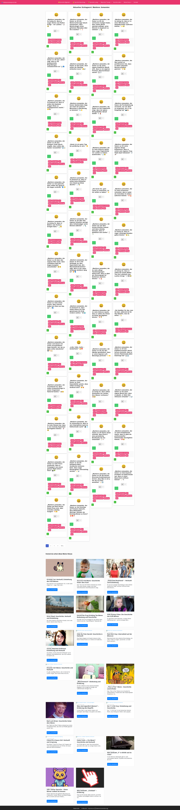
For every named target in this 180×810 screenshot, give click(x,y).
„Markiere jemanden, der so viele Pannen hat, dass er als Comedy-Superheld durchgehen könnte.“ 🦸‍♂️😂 (56, 427)
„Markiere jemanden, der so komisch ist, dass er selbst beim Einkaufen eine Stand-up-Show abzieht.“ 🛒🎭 (78, 181)
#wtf (59, 42)
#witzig (82, 200)
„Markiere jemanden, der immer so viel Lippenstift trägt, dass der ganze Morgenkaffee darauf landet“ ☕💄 (101, 110)
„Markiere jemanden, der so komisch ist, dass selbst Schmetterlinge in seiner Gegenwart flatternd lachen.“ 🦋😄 (56, 388)
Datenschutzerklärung (102, 808)
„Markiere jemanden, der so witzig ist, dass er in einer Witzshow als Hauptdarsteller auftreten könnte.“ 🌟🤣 (124, 23)
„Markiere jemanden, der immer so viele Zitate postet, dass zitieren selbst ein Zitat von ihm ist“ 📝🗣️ (56, 304)
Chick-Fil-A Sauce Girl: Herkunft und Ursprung (59, 743)
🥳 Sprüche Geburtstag (79, 2)
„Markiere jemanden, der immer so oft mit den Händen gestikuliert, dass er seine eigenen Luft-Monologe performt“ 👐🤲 (101, 352)
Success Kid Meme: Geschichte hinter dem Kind (89, 584)
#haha (50, 80)
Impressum (91, 808)
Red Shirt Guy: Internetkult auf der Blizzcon (119, 637)
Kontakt (136, 2)
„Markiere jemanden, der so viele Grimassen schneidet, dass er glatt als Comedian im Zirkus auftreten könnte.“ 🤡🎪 (123, 192)
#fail (72, 159)
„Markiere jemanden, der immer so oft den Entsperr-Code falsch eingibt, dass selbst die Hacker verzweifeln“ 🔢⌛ (56, 144)
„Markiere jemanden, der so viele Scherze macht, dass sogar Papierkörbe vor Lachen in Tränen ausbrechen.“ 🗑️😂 (101, 151)
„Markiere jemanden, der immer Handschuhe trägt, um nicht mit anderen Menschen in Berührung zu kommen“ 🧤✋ (79, 107)
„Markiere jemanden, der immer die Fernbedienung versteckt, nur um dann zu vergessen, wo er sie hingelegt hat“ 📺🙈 (124, 107)
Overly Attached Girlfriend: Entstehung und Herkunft (59, 652)
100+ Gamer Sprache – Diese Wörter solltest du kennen (59, 793)
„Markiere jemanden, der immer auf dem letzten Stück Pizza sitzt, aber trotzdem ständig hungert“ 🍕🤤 (56, 508)
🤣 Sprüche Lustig (93, 2)
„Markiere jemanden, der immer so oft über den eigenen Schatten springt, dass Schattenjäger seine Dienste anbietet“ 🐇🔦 (79, 222)
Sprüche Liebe (117, 2)
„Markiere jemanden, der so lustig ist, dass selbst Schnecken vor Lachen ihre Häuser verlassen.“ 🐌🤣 (101, 393)
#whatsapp (55, 42)
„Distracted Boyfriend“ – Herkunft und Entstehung (119, 584)
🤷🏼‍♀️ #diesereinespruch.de (8, 2)
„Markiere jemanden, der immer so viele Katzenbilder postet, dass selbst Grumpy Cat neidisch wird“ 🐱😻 (79, 384)
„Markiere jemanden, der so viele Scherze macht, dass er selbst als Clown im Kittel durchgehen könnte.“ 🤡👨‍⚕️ (101, 314)
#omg (49, 42)
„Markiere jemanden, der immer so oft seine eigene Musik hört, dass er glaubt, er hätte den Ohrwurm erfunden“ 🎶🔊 (124, 393)
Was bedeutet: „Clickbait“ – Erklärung (89, 794)
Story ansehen (52, 590)
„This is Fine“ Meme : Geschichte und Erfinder (120, 690)
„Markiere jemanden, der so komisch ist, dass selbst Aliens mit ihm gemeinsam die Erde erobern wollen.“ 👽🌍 (78, 309)
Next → (62, 545)
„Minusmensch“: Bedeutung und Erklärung (89, 685)
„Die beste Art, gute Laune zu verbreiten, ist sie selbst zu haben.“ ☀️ (100, 190)
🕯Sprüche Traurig (105, 2)
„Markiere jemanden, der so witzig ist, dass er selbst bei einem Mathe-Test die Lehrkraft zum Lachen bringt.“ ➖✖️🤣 (123, 272)
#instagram (55, 80)
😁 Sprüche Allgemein (64, 2)
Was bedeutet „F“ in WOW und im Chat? (119, 756)
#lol (49, 39)
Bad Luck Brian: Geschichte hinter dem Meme (59, 724)
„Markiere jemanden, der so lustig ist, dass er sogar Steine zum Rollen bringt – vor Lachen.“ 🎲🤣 (56, 23)
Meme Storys (127, 2)
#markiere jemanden (56, 39)
